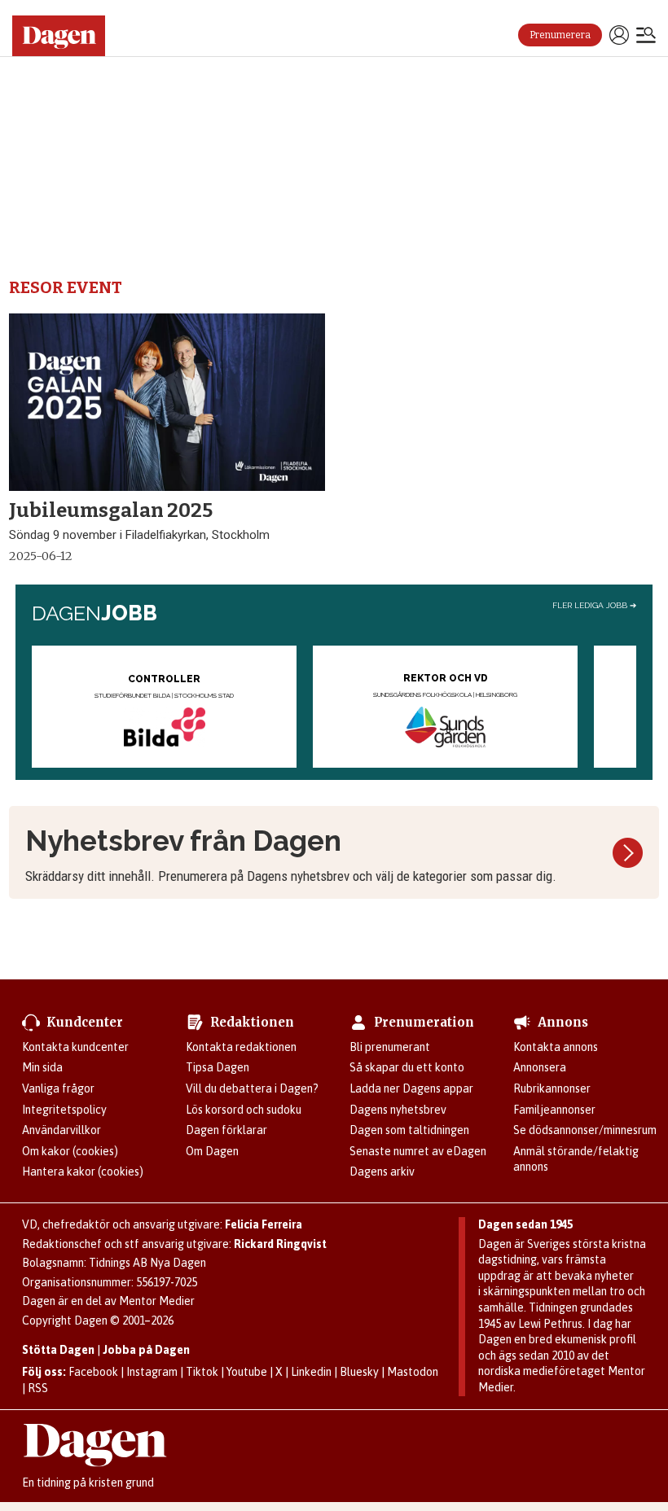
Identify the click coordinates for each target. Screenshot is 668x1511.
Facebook (93, 1371)
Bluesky (359, 1371)
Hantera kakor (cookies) (82, 1171)
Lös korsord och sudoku (243, 1109)
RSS (38, 1388)
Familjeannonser (554, 1109)
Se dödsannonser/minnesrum (585, 1130)
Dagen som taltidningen (409, 1130)
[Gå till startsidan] (65, 35)
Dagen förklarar (226, 1130)
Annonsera (539, 1067)
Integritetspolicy (64, 1109)
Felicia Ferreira (263, 1224)
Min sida (42, 1067)
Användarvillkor (61, 1130)
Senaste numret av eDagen (417, 1151)
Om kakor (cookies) (70, 1151)
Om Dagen (212, 1151)
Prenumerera (560, 35)
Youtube (246, 1371)
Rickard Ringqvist (280, 1243)
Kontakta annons (555, 1046)
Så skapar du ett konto (406, 1067)
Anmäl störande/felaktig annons (576, 1159)
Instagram (152, 1371)
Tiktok (202, 1371)
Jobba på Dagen (146, 1349)
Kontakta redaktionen (241, 1046)
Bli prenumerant (389, 1046)
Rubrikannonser (552, 1088)
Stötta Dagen (58, 1349)
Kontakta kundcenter (75, 1046)
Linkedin (311, 1371)
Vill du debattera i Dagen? (252, 1088)
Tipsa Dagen (217, 1067)
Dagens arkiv (382, 1171)
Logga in (619, 35)
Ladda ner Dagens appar (411, 1088)
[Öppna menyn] (646, 36)
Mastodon (412, 1371)
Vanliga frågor (58, 1088)
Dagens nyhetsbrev (397, 1109)
